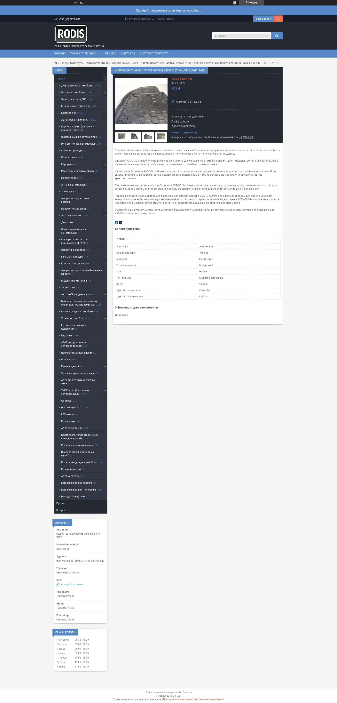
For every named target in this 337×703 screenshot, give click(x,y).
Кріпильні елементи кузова (77, 445)
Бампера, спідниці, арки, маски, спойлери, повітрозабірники (79, 303)
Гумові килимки (120, 63)
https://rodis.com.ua (71, 584)
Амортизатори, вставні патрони (75, 200)
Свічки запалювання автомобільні (73, 231)
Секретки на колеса (73, 249)
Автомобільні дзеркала (75, 294)
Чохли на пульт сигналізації (77, 373)
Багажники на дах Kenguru (76, 482)
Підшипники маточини (74, 280)
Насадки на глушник (73, 496)
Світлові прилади (71, 150)
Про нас (110, 53)
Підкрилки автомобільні (75, 106)
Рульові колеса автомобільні (78, 143)
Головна (60, 53)
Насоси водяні (70, 177)
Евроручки (67, 164)
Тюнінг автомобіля (72, 318)
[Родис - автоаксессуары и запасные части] (71, 34)
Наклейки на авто (71, 407)
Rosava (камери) (71, 469)
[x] (120, 223)
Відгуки (60, 510)
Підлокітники (69, 157)
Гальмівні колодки (72, 256)
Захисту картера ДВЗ (73, 99)
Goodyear (66, 400)
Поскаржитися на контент (177, 699)
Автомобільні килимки (74, 119)
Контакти (128, 53)
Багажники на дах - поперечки (79, 489)
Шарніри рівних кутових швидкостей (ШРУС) (75, 241)
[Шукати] (277, 35)
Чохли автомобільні (73, 92)
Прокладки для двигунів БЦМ (79, 462)
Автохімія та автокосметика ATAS (78, 382)
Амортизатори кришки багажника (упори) (81, 272)
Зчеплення (67, 191)
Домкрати (67, 222)
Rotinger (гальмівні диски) (76, 352)
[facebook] (116, 223)
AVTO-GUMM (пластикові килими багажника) (162, 63)
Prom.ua (187, 692)
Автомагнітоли (70, 476)
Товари (60, 78)
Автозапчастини (97, 63)
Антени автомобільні (73, 184)
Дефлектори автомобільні (77, 85)
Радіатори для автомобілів (77, 171)
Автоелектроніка (71, 428)
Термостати (68, 287)
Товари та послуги (83, 53)
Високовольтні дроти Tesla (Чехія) (77, 454)
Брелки (65, 359)
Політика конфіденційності (208, 699)
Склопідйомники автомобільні (79, 136)
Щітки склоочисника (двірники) (73, 327)
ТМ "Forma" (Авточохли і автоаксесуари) (75, 392)
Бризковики (68, 112)
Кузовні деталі (70, 366)
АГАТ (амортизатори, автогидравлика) (73, 344)
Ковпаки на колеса (72, 263)
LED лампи (67, 414)
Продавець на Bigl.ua (168, 695)
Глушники (67, 335)
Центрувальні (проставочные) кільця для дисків (79, 436)
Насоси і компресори (74, 208)
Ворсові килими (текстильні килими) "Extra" (78, 128)
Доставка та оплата (153, 53)
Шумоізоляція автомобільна (78, 311)
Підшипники (68, 421)
